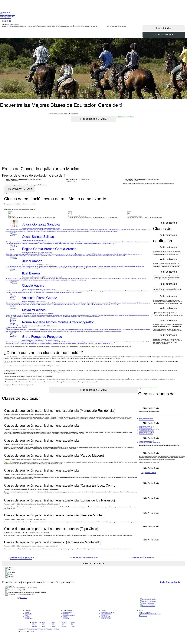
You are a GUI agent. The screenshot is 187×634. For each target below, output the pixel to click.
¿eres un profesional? (7, 16)
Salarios (65, 616)
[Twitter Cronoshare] (147, 604)
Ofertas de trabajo (69, 615)
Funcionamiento (106, 613)
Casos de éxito (105, 616)
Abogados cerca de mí (146, 441)
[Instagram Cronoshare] (148, 599)
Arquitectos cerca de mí (146, 420)
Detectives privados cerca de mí (149, 429)
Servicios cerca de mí (107, 612)
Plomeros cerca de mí (146, 433)
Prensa (27, 616)
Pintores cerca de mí (145, 427)
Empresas (66, 618)
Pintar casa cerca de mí (146, 426)
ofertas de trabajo (5, 18)
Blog (26, 615)
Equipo (27, 612)
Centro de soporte (145, 612)
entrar (2, 15)
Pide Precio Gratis (170, 582)
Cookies (56, 629)
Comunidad (28, 618)
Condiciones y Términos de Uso (28, 629)
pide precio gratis (9, 15)
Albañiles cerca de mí (146, 418)
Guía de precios (106, 618)
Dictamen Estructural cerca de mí (149, 442)
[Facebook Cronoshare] (148, 601)
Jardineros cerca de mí (146, 430)
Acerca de (28, 613)
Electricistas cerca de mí (146, 432)
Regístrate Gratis (148, 473)
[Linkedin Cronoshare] (147, 606)
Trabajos (66, 613)
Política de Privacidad (46, 629)
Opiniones (104, 615)
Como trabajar (67, 612)
